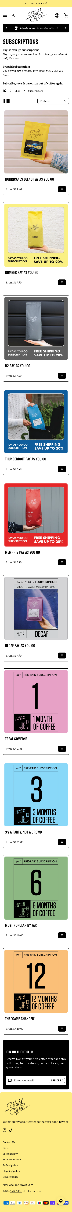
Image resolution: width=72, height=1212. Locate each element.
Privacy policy (10, 1176)
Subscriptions (35, 90)
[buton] (18, 1185)
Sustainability (10, 1153)
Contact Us (9, 1142)
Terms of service (12, 1159)
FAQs (6, 1148)
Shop (17, 90)
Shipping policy (11, 1171)
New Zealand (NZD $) (18, 1185)
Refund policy (10, 1165)
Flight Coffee (16, 1191)
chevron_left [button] (6, 28)
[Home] (36, 15)
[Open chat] (61, 1201)
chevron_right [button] (66, 28)
